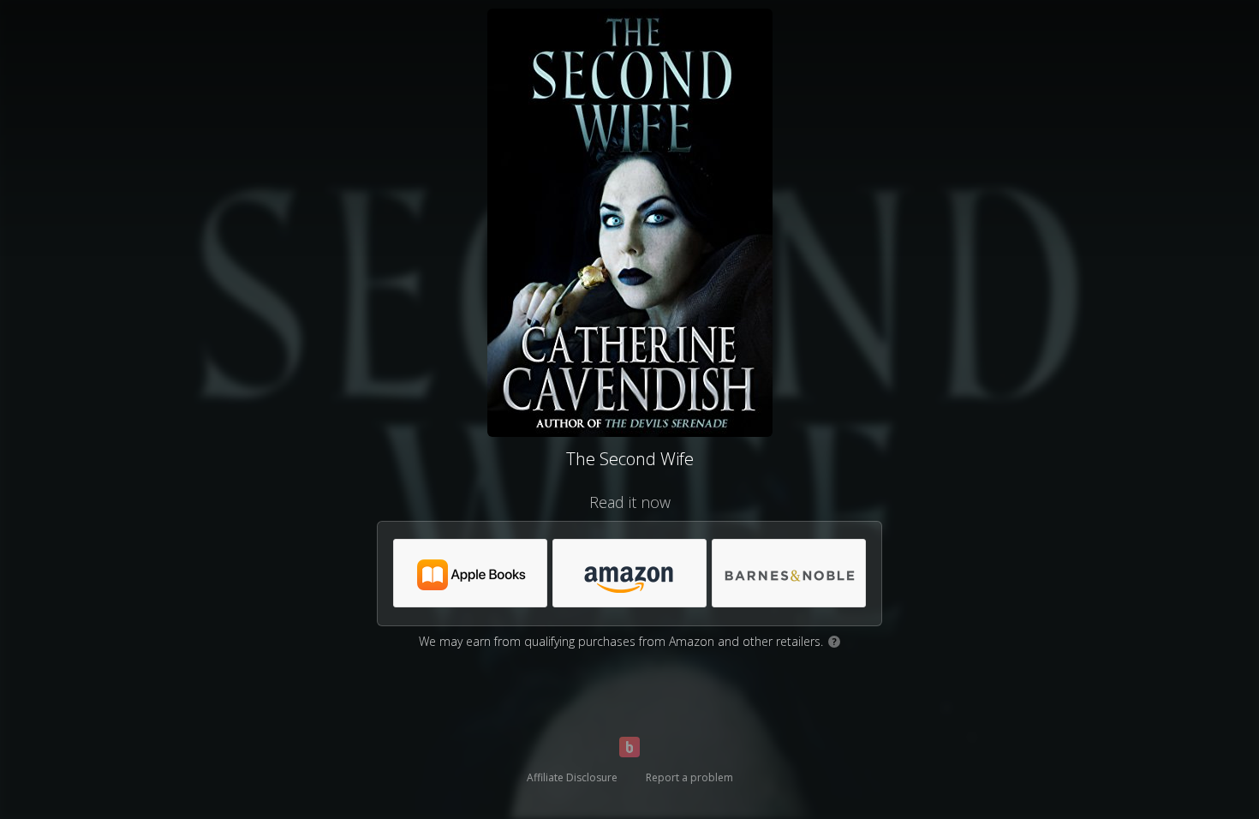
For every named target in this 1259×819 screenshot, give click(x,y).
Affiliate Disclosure (572, 777)
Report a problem (689, 777)
